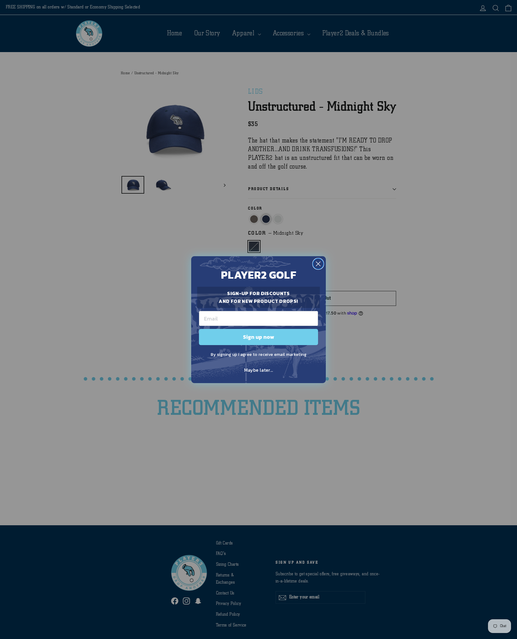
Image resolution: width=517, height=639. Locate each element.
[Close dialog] (318, 264)
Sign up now (258, 337)
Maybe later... (258, 370)
